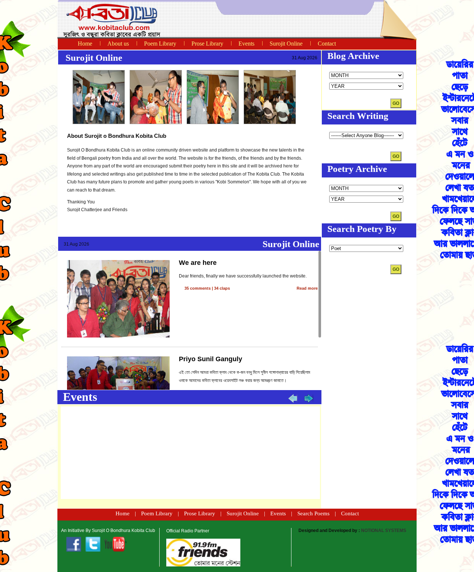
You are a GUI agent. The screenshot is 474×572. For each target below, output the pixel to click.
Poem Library (160, 43)
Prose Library (207, 43)
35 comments (197, 288)
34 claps (222, 288)
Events (246, 43)
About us (118, 43)
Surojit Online (286, 43)
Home (85, 43)
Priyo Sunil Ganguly (210, 359)
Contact (327, 43)
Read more (307, 288)
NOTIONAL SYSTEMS (383, 530)
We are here (198, 262)
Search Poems (313, 513)
